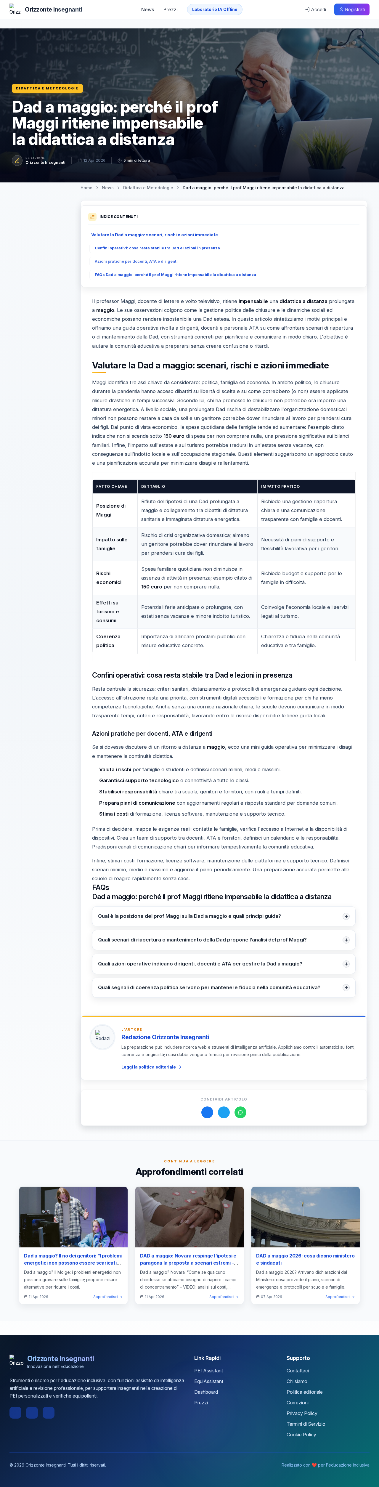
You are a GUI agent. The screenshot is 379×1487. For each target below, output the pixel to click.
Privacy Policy (302, 1413)
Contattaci (298, 1371)
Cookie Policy (301, 1435)
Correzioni (298, 1403)
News (147, 9)
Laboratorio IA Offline (214, 9)
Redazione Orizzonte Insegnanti (165, 1037)
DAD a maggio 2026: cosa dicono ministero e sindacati (305, 1259)
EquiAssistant (208, 1381)
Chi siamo (297, 1381)
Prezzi (170, 9)
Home (86, 187)
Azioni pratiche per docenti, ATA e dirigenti (136, 261)
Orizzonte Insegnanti (45, 162)
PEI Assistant (208, 1371)
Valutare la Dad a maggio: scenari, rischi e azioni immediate (154, 234)
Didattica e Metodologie (47, 88)
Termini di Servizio (306, 1424)
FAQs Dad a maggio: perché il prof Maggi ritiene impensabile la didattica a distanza (175, 274)
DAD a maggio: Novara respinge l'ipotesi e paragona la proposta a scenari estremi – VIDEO (188, 1263)
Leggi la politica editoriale (148, 1066)
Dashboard (206, 1392)
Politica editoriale (305, 1392)
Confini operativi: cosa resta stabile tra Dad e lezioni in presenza (157, 248)
